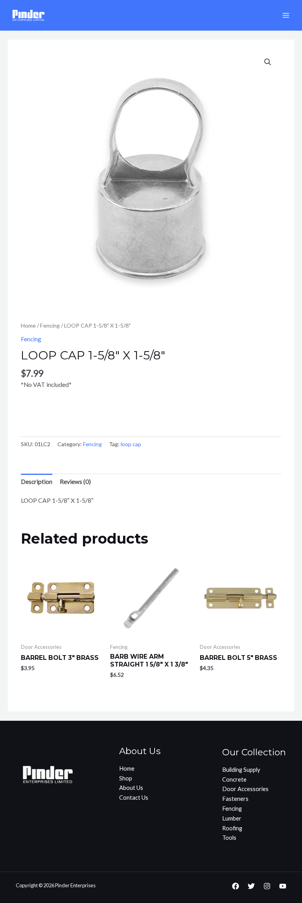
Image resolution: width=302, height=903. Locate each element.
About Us (131, 787)
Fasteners (235, 798)
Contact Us (133, 797)
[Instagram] (267, 886)
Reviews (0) (75, 481)
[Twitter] (251, 886)
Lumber (231, 818)
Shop (125, 778)
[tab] (36, 481)
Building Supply (241, 769)
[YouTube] (282, 886)
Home (28, 325)
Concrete (234, 779)
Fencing (50, 325)
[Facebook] (235, 886)
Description (36, 481)
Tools (229, 837)
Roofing (232, 828)
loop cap (131, 444)
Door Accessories (245, 789)
